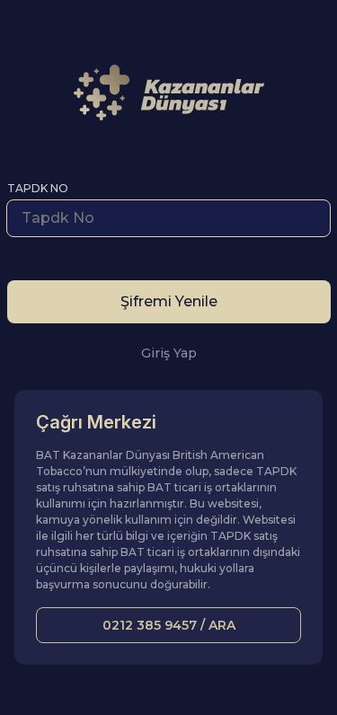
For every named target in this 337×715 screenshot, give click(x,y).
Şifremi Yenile (168, 301)
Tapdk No (37, 188)
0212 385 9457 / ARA (168, 625)
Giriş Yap (169, 353)
